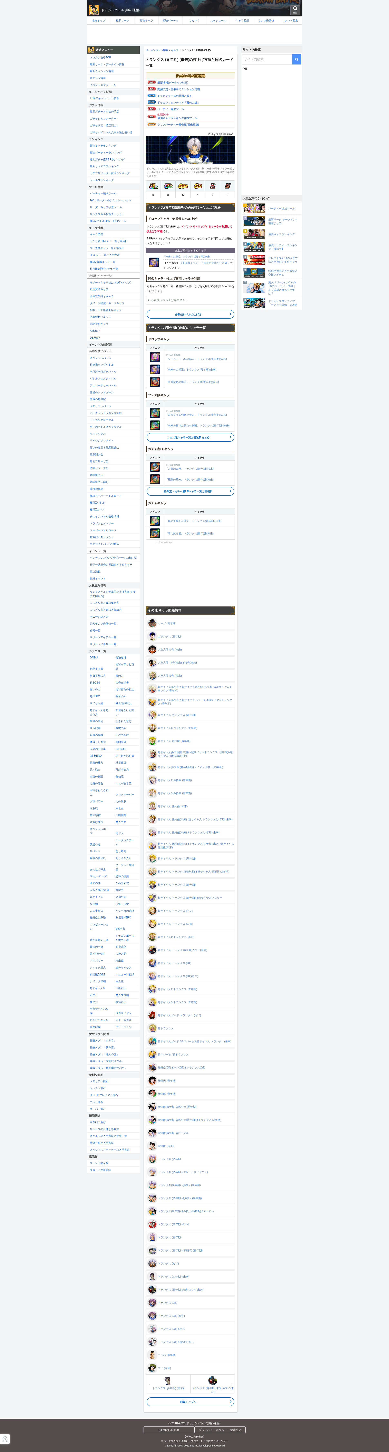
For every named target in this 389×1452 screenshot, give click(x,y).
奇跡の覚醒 (96, 776)
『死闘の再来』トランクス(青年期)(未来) (189, 479)
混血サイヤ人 (124, 1013)
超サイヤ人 (96, 897)
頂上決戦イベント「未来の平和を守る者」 (204, 263)
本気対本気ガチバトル (103, 371)
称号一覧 (95, 630)
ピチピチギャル (99, 1020)
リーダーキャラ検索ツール (106, 207)
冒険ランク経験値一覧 (103, 623)
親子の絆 (121, 696)
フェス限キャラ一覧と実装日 (107, 248)
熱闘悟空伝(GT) (99, 482)
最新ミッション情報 (102, 71)
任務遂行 (121, 657)
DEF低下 (95, 337)
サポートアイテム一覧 (103, 637)
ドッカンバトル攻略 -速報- (120, 10)
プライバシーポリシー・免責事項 (220, 1430)
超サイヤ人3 (97, 988)
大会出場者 (122, 682)
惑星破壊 (121, 762)
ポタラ (94, 995)
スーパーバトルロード (103, 530)
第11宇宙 (95, 815)
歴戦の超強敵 (98, 399)
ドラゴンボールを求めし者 (125, 938)
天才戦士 (95, 769)
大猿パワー (96, 801)
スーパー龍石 (98, 1109)
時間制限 (121, 742)
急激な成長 (96, 822)
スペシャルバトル (100, 358)
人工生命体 (96, 911)
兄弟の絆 (121, 897)
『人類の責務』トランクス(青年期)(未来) (189, 466)
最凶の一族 (96, 946)
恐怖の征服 (122, 876)
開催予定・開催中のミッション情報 (178, 89)
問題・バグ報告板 (100, 1170)
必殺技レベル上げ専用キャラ (169, 300)
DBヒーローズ (98, 876)
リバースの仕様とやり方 (104, 1129)
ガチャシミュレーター (103, 118)
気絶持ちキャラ (99, 324)
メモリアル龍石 (99, 1081)
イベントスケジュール (103, 85)
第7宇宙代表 (97, 953)
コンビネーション (99, 926)
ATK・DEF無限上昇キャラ (105, 310)
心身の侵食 (96, 783)
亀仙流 (120, 776)
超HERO (95, 696)
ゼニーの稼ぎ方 (99, 616)
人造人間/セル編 (99, 890)
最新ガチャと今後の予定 (104, 111)
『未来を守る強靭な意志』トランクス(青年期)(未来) (196, 413)
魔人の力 (121, 822)
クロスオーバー (125, 794)
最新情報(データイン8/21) (172, 82)
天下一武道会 (124, 1020)
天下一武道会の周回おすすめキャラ (111, 564)
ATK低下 (95, 330)
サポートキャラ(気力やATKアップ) (110, 282)
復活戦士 (121, 1002)
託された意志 (124, 721)
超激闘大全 (96, 454)
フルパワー (96, 960)
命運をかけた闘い (125, 712)
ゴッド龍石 (96, 1102)
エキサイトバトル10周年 (104, 544)
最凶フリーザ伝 (99, 461)
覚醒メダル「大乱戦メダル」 (107, 1061)
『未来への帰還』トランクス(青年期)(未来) (187, 256)
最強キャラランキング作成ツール (177, 118)
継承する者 (96, 668)
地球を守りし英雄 (125, 666)
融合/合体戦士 (124, 703)
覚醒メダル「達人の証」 (104, 1054)
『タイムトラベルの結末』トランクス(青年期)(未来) (196, 357)
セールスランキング (102, 180)
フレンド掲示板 (99, 1163)
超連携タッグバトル (102, 364)
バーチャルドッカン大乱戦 (106, 413)
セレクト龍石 (98, 1088)
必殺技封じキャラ (100, 317)
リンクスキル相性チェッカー (107, 214)
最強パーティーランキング (106, 152)
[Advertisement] (194, 34)
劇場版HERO (123, 917)
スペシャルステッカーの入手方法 (110, 1150)
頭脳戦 (94, 808)
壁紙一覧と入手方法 (102, 1143)
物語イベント (98, 578)
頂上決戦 (95, 571)
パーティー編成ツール (170, 109)
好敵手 (120, 890)
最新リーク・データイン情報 (107, 64)
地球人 (120, 833)
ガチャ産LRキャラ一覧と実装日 (109, 241)
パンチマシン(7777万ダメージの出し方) (113, 557)
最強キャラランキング (103, 145)
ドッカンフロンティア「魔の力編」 (178, 102)
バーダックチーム (125, 842)
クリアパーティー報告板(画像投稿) (178, 124)
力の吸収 (121, 801)
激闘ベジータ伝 (99, 468)
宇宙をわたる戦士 (99, 792)
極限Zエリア (97, 509)
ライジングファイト (102, 440)
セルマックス (98, 433)
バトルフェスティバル (103, 378)
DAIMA (94, 657)
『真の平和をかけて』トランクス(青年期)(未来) (193, 521)
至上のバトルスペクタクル (106, 427)
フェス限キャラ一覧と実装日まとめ (188, 437)
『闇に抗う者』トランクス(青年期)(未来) (189, 533)
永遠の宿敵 (96, 735)
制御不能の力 (98, 675)
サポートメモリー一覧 (103, 644)
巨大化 (120, 981)
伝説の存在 (122, 735)
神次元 (94, 1002)
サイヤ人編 (96, 703)
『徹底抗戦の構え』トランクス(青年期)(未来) (192, 382)
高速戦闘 (95, 728)
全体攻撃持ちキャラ (102, 296)
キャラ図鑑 (96, 234)
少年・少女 (122, 904)
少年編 (94, 904)
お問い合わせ (170, 1430)
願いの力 (95, 689)
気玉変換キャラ (99, 289)
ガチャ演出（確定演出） (104, 125)
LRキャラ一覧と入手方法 (105, 255)
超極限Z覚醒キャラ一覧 (104, 268)
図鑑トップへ (188, 1402)
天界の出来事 (98, 749)
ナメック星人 (98, 967)
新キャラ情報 (98, 78)
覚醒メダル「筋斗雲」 (103, 1047)
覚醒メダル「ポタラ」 (103, 1040)
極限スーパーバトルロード (106, 496)
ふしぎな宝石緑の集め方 (104, 603)
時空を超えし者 (99, 940)
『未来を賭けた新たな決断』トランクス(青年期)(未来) (197, 425)
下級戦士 (121, 988)
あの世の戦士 (98, 869)
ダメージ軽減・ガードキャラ (107, 303)
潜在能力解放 (98, 1122)
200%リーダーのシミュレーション (110, 200)
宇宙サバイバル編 (99, 1011)
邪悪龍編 (95, 1027)
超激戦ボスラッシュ (102, 537)
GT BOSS (121, 749)
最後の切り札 (98, 858)
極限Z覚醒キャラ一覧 (102, 262)
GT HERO (96, 755)
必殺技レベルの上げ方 (188, 314)
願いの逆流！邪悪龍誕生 (104, 447)
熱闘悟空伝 (96, 475)
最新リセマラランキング (104, 166)
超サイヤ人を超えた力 (99, 712)
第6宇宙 (120, 929)
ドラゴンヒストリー (102, 523)
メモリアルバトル (100, 406)
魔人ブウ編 (122, 995)
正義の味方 (96, 762)
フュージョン (124, 1027)
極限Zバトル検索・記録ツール (108, 221)
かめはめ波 (122, 883)
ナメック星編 (98, 981)
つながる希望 (124, 783)
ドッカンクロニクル (102, 420)
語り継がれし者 (125, 755)
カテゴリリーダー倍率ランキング (110, 173)
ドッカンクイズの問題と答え (174, 96)
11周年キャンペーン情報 (104, 98)
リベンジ (95, 851)
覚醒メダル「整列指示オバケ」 (108, 1068)
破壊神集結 (96, 489)
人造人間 (121, 953)
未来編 (120, 960)
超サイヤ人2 (123, 858)
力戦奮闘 (121, 815)
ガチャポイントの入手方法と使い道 (111, 132)
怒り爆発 (121, 851)
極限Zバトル (97, 502)
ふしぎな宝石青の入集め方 (106, 609)
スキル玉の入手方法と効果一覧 (108, 1136)
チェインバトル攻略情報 (104, 516)
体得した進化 (98, 742)
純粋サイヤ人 (124, 967)
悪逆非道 (95, 844)
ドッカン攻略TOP (100, 57)
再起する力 (122, 769)
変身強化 (121, 946)
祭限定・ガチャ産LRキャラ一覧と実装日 (188, 491)
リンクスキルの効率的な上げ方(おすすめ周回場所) (113, 594)
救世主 (120, 808)
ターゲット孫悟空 (125, 867)
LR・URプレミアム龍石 (104, 1095)
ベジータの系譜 (125, 911)
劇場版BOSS (97, 974)
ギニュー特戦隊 (125, 974)
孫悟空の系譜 (98, 917)
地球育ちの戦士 (125, 689)
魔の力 (120, 675)
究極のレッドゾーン (102, 392)
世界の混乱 (96, 721)
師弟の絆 (95, 883)
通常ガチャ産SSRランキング (107, 159)
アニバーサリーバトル (103, 385)
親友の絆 (121, 728)
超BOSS (95, 682)
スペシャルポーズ (99, 831)
